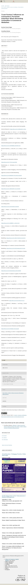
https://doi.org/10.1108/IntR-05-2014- (18, 129)
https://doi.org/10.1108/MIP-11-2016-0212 (10, 223)
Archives (7, 5)
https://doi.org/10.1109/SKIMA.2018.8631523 (10, 145)
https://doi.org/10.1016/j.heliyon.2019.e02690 (11, 270)
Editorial (15, 425)
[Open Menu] (1, 1)
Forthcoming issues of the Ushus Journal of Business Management (13, 496)
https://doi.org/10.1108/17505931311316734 (15, 238)
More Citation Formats (8, 384)
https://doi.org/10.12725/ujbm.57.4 (11, 36)
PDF (4, 360)
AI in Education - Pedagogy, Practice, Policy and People (14, 454)
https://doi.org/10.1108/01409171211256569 (10, 188)
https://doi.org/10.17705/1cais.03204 (9, 162)
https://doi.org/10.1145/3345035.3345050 (10, 206)
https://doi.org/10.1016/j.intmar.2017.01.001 (15, 248)
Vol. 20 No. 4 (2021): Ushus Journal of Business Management (12, 8)
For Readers (4, 435)
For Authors (4, 437)
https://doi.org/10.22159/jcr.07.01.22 (16, 300)
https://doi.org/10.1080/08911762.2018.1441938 (11, 175)
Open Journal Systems (7, 445)
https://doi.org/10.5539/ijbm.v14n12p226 (10, 328)
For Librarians (5, 439)
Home (2, 5)
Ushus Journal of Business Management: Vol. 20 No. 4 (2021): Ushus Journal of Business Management (15, 427)
